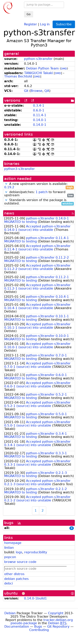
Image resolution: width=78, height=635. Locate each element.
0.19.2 (9, 187)
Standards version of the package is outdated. (38, 201)
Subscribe (64, 24)
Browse (36, 91)
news (9, 213)
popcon (10, 557)
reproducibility (35, 552)
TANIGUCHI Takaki (38, 73)
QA (46, 91)
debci (8, 583)
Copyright (55, 613)
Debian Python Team (42, 68)
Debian (10, 613)
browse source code (20, 562)
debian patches (16, 579)
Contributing (39, 630)
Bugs (38, 626)
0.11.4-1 (39, 115)
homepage (12, 543)
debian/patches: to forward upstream (38, 193)
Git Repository (58, 626)
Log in (45, 24)
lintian (9, 548)
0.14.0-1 (39, 120)
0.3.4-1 (38, 105)
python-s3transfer (38, 59)
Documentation (16, 626)
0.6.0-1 (38, 110)
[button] (6, 184)
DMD (64, 68)
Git (26, 91)
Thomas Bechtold (18, 76)
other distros (14, 574)
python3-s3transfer (19, 169)
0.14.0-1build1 (35, 598)
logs (19, 552)
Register (30, 24)
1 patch (42, 192)
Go (29, 14)
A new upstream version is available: (38, 185)
